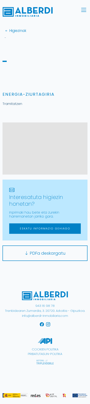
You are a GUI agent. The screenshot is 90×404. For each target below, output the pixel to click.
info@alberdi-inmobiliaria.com (45, 315)
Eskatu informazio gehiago (45, 228)
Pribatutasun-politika (45, 354)
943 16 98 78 (45, 305)
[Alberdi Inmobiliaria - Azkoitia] (45, 295)
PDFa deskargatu (47, 253)
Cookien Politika (45, 349)
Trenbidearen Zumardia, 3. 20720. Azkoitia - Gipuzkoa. (45, 310)
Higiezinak (17, 30)
